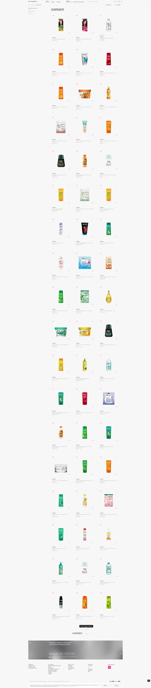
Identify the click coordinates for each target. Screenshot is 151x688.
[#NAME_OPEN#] (148, 681)
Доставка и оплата (52, 670)
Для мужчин (30, 13)
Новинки (58, 1)
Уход (29, 9)
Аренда (69, 669)
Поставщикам (71, 668)
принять (105, 685)
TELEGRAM (90, 669)
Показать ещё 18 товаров (86, 626)
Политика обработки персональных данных (60, 681)
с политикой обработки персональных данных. (67, 686)
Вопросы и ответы (52, 671)
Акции (49, 666)
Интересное (68, 1)
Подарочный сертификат (78, 1)
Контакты (70, 666)
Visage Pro (90, 664)
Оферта (49, 681)
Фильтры (108, 4)
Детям (29, 12)
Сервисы (90, 665)
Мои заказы (50, 664)
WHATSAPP (90, 670)
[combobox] (117, 5)
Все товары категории (32, 8)
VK (88, 668)
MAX (89, 671)
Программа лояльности (53, 669)
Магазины (70, 665)
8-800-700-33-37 (31, 665)
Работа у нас (71, 664)
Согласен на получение (64, 657)
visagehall (30, 664)
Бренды (50, 672)
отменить (116, 685)
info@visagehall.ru (32, 668)
